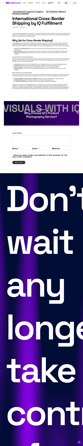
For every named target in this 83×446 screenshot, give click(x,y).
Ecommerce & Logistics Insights (28, 11)
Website (56, 148)
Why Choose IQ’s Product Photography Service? (41, 113)
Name (15, 148)
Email (35, 148)
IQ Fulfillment (17, 43)
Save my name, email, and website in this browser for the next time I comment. (39, 156)
